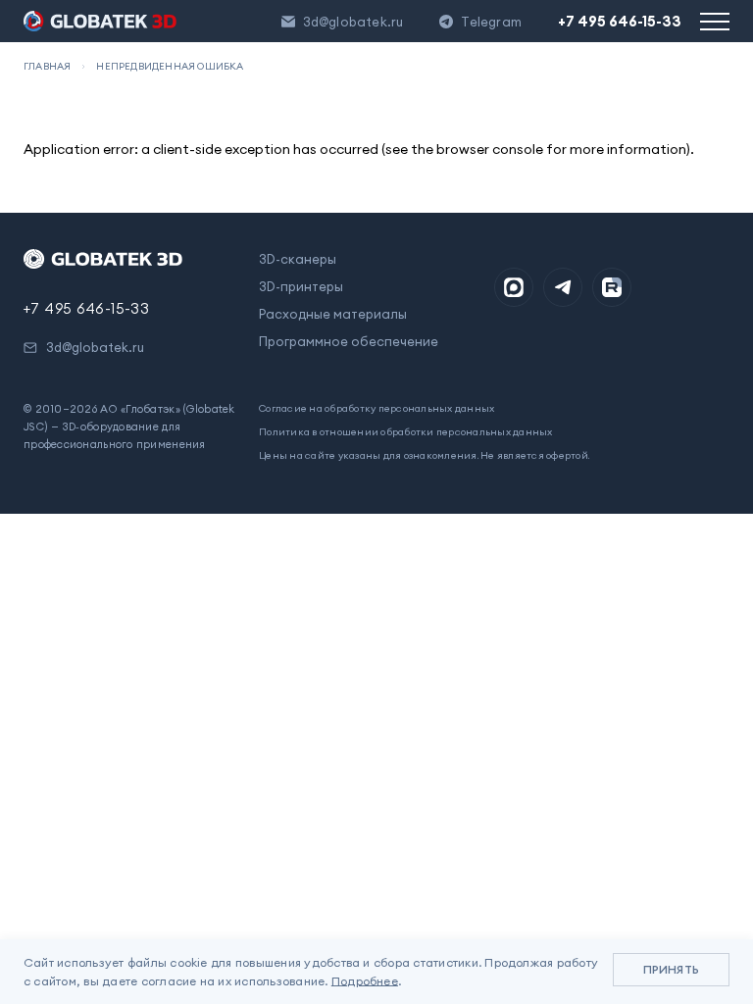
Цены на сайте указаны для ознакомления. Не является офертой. (424, 455)
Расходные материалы (333, 314)
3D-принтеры (301, 286)
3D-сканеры (297, 259)
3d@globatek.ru (353, 21)
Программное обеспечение (348, 341)
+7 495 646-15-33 (619, 21)
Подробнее (364, 981)
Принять (671, 969)
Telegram (491, 21)
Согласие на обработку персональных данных (376, 408)
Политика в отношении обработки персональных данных (406, 432)
